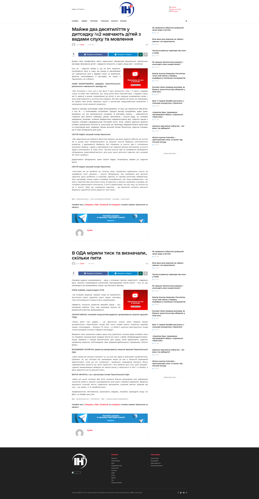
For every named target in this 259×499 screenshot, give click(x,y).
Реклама (123, 21)
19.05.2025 (156, 94)
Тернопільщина (115, 461)
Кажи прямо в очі (155, 463)
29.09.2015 (91, 44)
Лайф (113, 473)
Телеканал (105, 21)
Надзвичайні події (116, 465)
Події (112, 463)
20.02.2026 (156, 32)
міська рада (125, 199)
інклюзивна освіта (82, 199)
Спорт (113, 475)
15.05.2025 (156, 106)
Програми (94, 21)
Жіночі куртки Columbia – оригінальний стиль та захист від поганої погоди (167, 139)
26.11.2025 (156, 55)
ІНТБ (79, 492)
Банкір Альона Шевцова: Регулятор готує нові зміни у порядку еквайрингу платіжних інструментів (168, 76)
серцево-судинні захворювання (117, 399)
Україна (113, 477)
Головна (75, 21)
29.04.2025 (156, 131)
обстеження (95, 399)
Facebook (104, 205)
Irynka (82, 44)
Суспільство (114, 468)
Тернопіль (114, 458)
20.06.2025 (156, 67)
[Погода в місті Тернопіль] (178, 7)
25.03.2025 (156, 144)
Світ (112, 480)
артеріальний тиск (82, 399)
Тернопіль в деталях (156, 465)
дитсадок (116, 199)
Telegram (89, 205)
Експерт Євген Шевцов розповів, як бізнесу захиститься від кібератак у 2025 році (168, 89)
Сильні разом (155, 458)
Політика (113, 470)
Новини (84, 21)
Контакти (114, 21)
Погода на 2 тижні (175, 9)
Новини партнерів (116, 482)
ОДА (102, 399)
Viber (96, 205)
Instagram (115, 205)
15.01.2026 (156, 44)
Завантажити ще (170, 153)
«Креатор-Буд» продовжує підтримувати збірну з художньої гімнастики (167, 114)
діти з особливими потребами (101, 199)
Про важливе (154, 461)
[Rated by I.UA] (76, 473)
